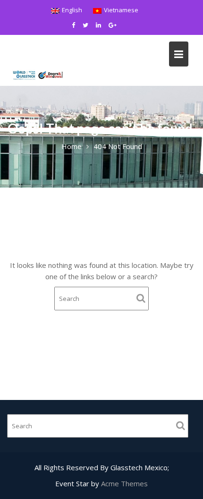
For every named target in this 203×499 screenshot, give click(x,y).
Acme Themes (124, 483)
